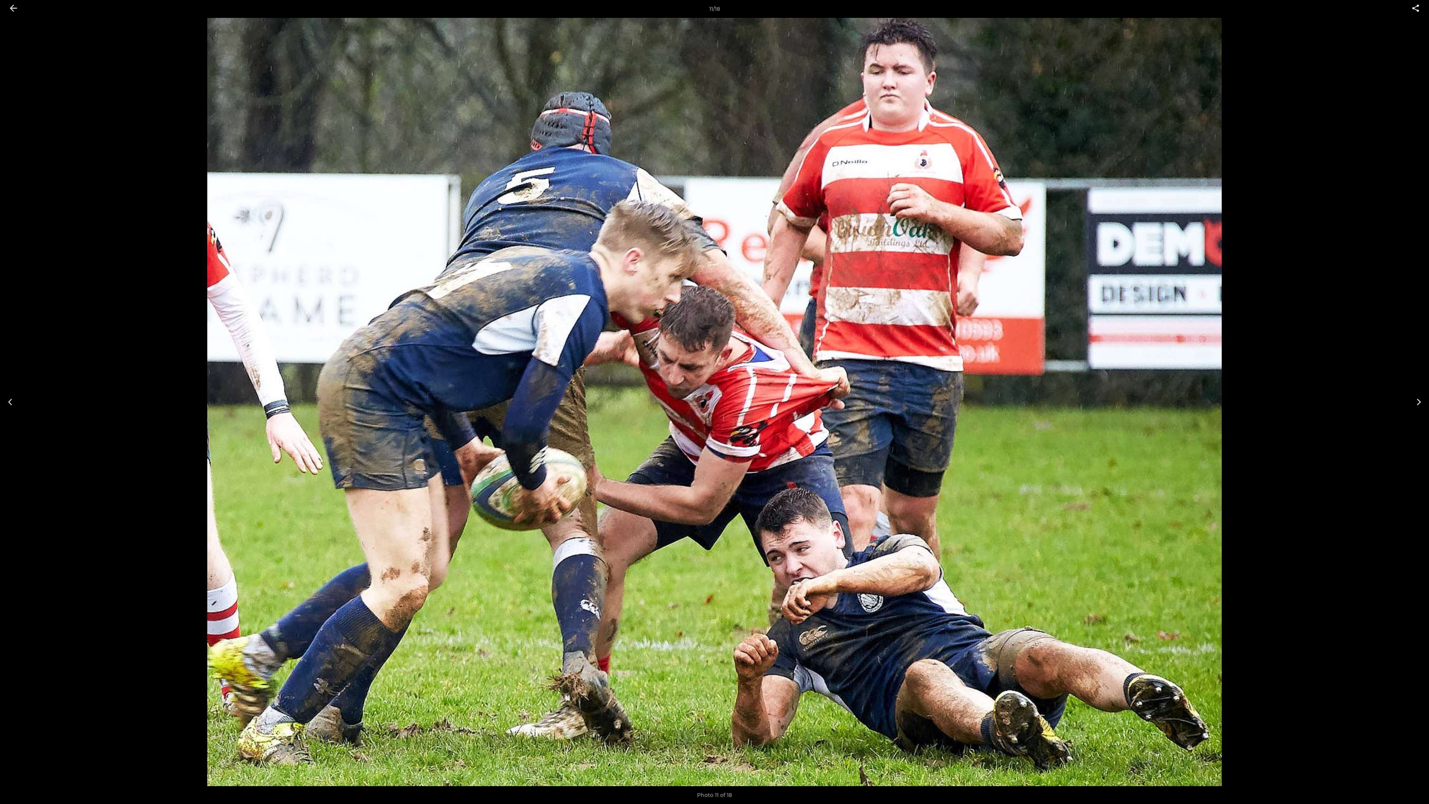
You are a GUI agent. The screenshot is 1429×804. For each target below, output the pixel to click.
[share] (1415, 9)
